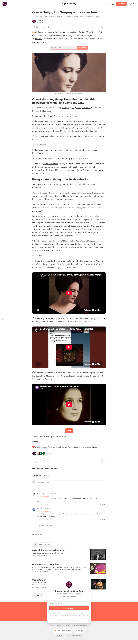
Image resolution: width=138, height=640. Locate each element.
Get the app (79, 631)
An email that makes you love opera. (49, 550)
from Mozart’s (89, 240)
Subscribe (121, 4)
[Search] (109, 4)
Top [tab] (34, 544)
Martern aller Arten (72, 240)
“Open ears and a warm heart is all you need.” (48, 553)
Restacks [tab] (45, 475)
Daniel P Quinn (42, 494)
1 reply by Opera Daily (46, 525)
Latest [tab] (40, 544)
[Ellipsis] (104, 493)
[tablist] (41, 475)
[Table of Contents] (2, 320)
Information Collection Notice (68, 615)
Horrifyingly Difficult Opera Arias (76, 107)
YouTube (38, 38)
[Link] (29, 101)
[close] (88, 582)
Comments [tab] (37, 475)
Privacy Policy (84, 615)
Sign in (131, 4)
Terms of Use (79, 613)
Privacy (67, 626)
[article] (69, 554)
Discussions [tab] (48, 544)
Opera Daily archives (71, 35)
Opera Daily (41, 20)
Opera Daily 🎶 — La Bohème (45, 564)
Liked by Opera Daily (44, 496)
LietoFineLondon (50, 163)
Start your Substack (64, 631)
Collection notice (81, 626)
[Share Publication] (113, 4)
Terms (73, 626)
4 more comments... (38, 534)
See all (36, 595)
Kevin (39, 509)
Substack (59, 636)
